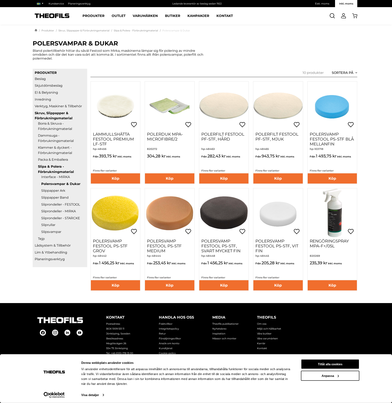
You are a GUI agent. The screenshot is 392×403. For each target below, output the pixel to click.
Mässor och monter (224, 338)
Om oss (261, 323)
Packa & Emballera (53, 160)
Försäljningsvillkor (170, 338)
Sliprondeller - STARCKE (60, 218)
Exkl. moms (322, 3)
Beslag (40, 79)
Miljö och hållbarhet (269, 328)
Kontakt (224, 16)
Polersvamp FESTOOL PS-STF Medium (164, 246)
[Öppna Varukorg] (354, 15)
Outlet (119, 16)
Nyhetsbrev (219, 328)
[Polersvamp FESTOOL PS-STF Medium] (169, 213)
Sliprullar (48, 225)
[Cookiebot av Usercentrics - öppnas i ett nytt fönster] (54, 395)
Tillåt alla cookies (330, 364)
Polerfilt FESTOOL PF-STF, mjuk (276, 137)
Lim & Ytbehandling (51, 252)
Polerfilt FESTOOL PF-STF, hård (222, 137)
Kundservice (56, 3)
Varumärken (145, 16)
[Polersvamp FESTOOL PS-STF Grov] (115, 213)
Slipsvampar (51, 232)
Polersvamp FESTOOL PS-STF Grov (110, 246)
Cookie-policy (167, 353)
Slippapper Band (55, 197)
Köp (115, 178)
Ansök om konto (169, 343)
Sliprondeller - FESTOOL (60, 204)
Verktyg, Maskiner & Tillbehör (58, 106)
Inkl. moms (346, 3)
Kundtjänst (166, 348)
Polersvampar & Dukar (60, 184)
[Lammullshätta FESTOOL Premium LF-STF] (115, 106)
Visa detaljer (90, 395)
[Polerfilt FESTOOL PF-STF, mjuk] (278, 106)
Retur (162, 333)
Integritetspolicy (169, 328)
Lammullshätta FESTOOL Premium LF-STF (113, 139)
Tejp (41, 239)
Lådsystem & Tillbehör (53, 245)
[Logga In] (343, 15)
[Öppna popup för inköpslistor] (134, 125)
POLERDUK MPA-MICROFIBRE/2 (165, 137)
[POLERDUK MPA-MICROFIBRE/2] (169, 106)
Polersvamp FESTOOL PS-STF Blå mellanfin (332, 139)
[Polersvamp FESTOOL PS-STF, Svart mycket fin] (223, 213)
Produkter (93, 16)
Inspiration (218, 333)
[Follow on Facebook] (43, 333)
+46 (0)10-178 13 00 (122, 353)
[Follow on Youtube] (80, 333)
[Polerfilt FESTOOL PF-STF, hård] (223, 106)
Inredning (43, 99)
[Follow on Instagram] (55, 333)
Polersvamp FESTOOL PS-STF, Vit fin (276, 246)
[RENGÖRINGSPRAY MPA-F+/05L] (332, 213)
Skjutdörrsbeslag (48, 85)
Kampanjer (198, 16)
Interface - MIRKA (55, 177)
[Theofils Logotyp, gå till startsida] (52, 15)
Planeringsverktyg (79, 3)
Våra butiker (264, 333)
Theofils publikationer (225, 323)
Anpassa (328, 375)
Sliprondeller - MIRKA (58, 211)
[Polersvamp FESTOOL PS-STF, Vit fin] (278, 213)
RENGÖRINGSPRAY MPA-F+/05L (329, 243)
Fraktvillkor (166, 323)
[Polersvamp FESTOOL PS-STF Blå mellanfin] (332, 106)
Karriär (261, 343)
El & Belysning (46, 92)
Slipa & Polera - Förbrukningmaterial (136, 30)
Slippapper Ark (53, 191)
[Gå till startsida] (36, 31)
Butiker (172, 16)
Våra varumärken (267, 338)
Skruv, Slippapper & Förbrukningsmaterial (83, 30)
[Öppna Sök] (332, 15)
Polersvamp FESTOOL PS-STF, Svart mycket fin (221, 246)
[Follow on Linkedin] (67, 333)
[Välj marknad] (41, 3)
